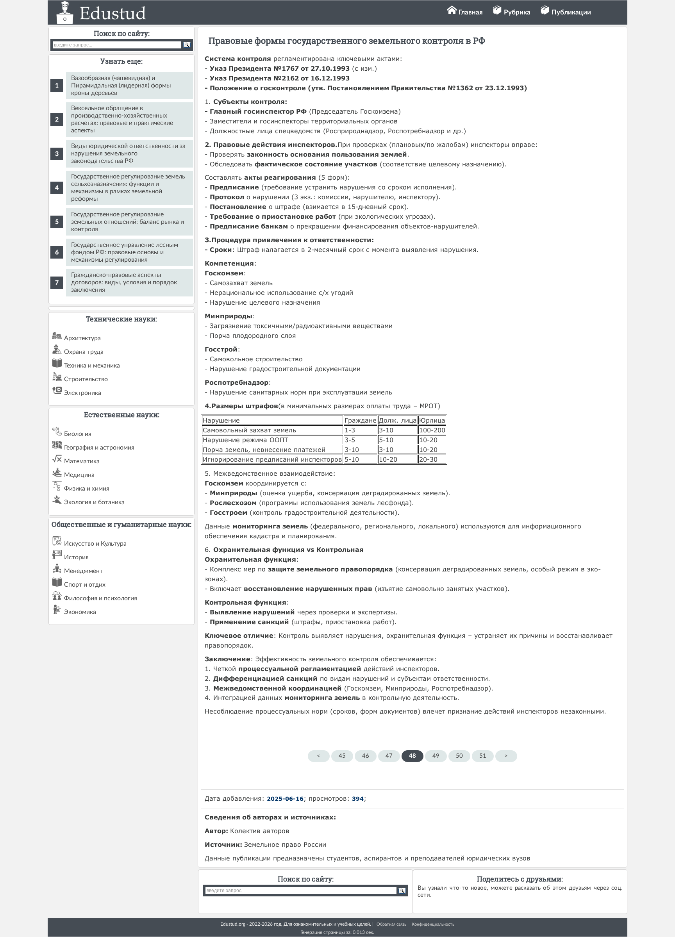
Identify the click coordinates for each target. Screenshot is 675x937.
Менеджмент (83, 571)
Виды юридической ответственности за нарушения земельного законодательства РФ (128, 153)
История (76, 557)
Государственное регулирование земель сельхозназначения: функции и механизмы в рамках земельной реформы (128, 187)
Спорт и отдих (84, 585)
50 (459, 756)
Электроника (82, 393)
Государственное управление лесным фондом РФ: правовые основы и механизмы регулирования (124, 252)
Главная (471, 12)
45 (342, 756)
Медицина (79, 475)
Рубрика (517, 12)
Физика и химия (86, 488)
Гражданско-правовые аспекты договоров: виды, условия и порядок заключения (124, 282)
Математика (82, 461)
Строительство (86, 379)
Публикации (571, 12)
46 (365, 756)
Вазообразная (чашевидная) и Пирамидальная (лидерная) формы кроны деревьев (121, 85)
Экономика (80, 612)
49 (435, 756)
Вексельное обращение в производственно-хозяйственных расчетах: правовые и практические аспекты (122, 119)
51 (482, 756)
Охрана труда (84, 352)
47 (389, 756)
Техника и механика (92, 365)
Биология (77, 434)
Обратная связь (391, 924)
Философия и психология (100, 598)
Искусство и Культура (95, 544)
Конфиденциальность (433, 924)
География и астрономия (99, 447)
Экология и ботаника (94, 502)
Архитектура (82, 338)
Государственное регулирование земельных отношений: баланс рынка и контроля (127, 221)
